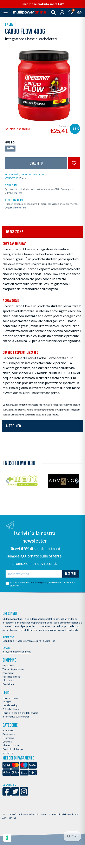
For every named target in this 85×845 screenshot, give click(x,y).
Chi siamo (7, 680)
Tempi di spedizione (13, 669)
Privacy (6, 701)
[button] (7, 480)
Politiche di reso (11, 676)
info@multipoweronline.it (16, 651)
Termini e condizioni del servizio (20, 712)
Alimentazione (10, 745)
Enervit (10, 24)
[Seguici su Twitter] (15, 794)
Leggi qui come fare (15, 207)
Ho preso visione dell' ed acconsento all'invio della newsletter (42, 584)
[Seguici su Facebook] (6, 794)
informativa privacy (39, 582)
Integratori (8, 730)
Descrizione (14, 231)
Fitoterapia (8, 737)
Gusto (10, 142)
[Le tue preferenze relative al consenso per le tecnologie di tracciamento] (7, 838)
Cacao (10, 148)
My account (8, 665)
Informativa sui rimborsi (15, 716)
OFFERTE (7, 752)
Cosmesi (7, 741)
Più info (18, 192)
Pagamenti (8, 672)
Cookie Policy (9, 705)
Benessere (8, 734)
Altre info (13, 426)
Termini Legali (10, 697)
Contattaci (8, 684)
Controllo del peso (12, 749)
